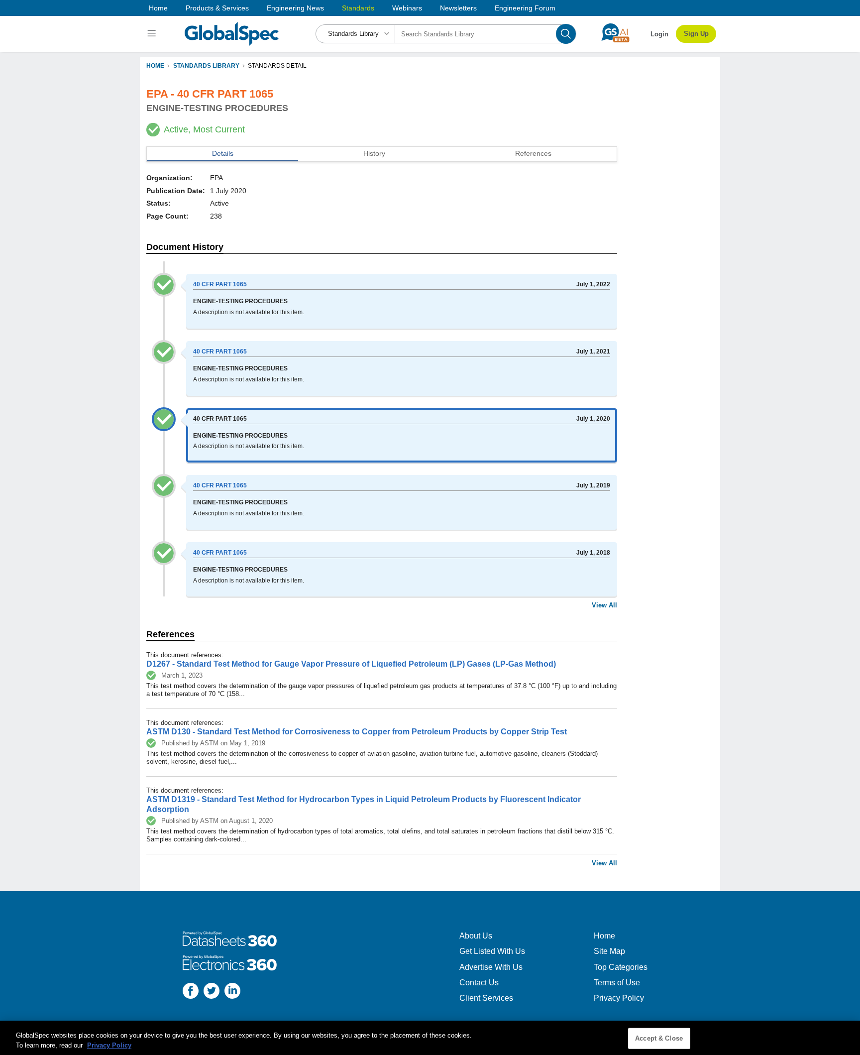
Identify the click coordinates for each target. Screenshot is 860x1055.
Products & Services (217, 8)
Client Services (486, 998)
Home (158, 8)
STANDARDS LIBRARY (206, 65)
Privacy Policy (619, 998)
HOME (155, 65)
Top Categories (620, 967)
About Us (475, 936)
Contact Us (479, 982)
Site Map (609, 951)
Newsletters (458, 8)
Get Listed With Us (492, 951)
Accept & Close (659, 1038)
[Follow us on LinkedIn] (232, 992)
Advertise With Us (491, 967)
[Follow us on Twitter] (211, 992)
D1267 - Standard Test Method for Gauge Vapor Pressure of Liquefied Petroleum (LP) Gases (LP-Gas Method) (351, 664)
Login (659, 34)
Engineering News (295, 8)
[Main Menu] (153, 33)
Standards (358, 8)
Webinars (407, 8)
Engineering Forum (525, 8)
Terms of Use (617, 982)
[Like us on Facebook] (191, 992)
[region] (430, 1038)
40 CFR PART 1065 (220, 284)
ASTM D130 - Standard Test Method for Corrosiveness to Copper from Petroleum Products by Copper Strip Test (356, 731)
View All (604, 605)
